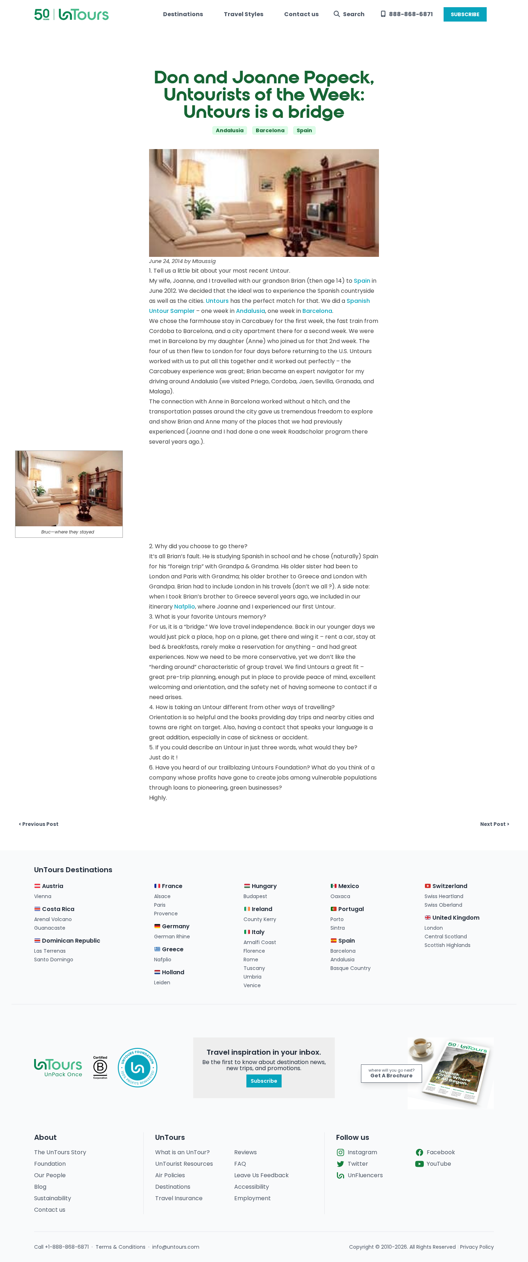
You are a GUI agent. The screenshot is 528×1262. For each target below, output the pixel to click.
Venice (252, 985)
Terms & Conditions (120, 1247)
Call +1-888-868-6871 (61, 1247)
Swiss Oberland (443, 905)
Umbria (252, 976)
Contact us (301, 14)
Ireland (261, 909)
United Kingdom (455, 918)
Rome (251, 959)
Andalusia (230, 130)
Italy (257, 932)
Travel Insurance (179, 1198)
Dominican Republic (70, 941)
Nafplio (184, 606)
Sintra (337, 928)
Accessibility (251, 1187)
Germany (175, 926)
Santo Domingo (53, 959)
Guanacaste (49, 928)
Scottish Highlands (448, 945)
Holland (172, 972)
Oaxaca (340, 896)
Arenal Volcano (53, 919)
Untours (217, 301)
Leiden (162, 982)
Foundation (50, 1164)
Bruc (46, 532)
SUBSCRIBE (465, 14)
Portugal (350, 909)
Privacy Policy (477, 1247)
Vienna (42, 896)
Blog (40, 1187)
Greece (172, 949)
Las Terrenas (50, 950)
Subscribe (264, 1081)
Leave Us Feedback (261, 1175)
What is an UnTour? (182, 1152)
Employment (252, 1198)
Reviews (245, 1152)
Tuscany (254, 968)
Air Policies (170, 1175)
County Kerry (260, 919)
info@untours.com (175, 1247)
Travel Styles (243, 14)
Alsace (162, 896)
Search (354, 14)
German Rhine (172, 936)
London (434, 928)
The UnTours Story (60, 1152)
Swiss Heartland (444, 896)
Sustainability (52, 1198)
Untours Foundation (279, 767)
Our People (50, 1175)
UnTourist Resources (184, 1164)
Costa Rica (57, 909)
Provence (166, 913)
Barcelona (270, 130)
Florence (254, 950)
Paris (160, 905)
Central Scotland (446, 936)
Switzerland (449, 886)
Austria (52, 886)
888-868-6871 (411, 14)
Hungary (263, 886)
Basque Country (350, 968)
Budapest (255, 896)
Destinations (183, 14)
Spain (304, 130)
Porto (337, 919)
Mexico (348, 886)
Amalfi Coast (260, 942)
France (171, 886)
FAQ (240, 1164)
